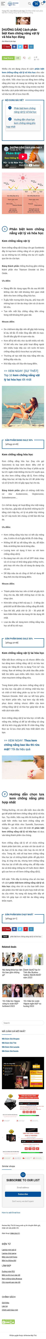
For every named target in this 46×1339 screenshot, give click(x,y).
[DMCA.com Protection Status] (8, 1321)
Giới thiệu (5, 1303)
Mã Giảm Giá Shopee (10, 1039)
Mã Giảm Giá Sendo (10, 1051)
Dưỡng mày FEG (8, 1271)
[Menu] (3, 3)
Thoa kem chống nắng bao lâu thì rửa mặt (21, 745)
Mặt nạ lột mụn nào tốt (11, 1275)
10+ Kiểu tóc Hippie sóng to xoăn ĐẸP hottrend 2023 (11, 1003)
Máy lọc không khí (9, 1261)
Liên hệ (5, 1306)
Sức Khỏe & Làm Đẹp (17, 11)
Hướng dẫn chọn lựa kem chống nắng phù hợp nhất (20, 123)
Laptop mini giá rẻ (9, 1250)
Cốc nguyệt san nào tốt (11, 1282)
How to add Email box (11, 1212)
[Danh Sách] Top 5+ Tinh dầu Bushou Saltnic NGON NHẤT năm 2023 (32, 974)
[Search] (29, 3)
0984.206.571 (15, 1233)
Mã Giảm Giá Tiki (9, 1043)
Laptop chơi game (9, 1253)
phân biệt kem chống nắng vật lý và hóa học (25, 936)
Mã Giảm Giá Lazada (10, 1047)
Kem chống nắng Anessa (12, 1279)
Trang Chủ (5, 11)
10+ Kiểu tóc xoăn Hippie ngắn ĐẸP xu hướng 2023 (32, 1003)
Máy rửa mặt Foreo (9, 1257)
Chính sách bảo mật (10, 1310)
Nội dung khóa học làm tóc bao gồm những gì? (12, 972)
